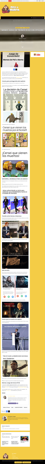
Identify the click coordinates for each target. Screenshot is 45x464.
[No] (43, 461)
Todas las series (27, 27)
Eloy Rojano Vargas (22, 38)
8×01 (6, 387)
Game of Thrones (7, 407)
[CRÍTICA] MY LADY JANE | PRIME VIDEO (24, 442)
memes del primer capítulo (22, 387)
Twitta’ (7, 390)
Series (17, 20)
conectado (9, 428)
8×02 (8, 387)
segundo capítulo (19, 77)
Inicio (14, 20)
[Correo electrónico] (17, 403)
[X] (8, 421)
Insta (10, 390)
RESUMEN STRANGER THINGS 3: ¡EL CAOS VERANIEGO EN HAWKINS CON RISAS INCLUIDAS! (15, 442)
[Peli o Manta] (10, 9)
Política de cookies (15, 457)
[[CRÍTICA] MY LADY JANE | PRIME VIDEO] (25, 438)
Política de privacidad (15, 458)
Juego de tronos (18, 27)
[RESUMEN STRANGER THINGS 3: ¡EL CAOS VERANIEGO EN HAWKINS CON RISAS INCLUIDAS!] (15, 438)
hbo (12, 407)
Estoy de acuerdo (18, 462)
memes (25, 407)
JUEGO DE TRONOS (18, 407)
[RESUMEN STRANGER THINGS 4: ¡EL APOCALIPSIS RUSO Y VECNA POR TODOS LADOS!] (6, 438)
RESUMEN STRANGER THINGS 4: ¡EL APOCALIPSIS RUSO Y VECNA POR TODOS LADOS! (5, 443)
